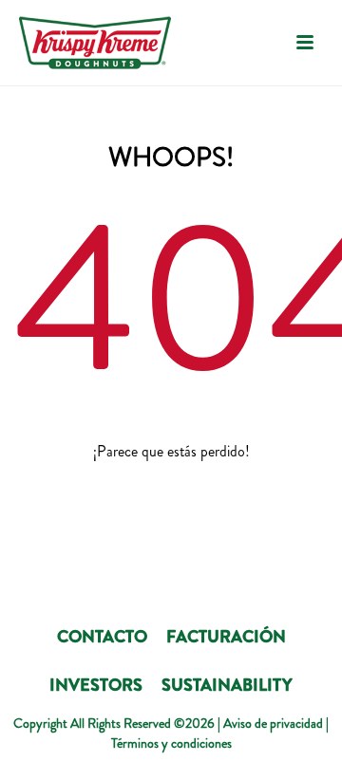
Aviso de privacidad (273, 723)
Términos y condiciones (171, 742)
